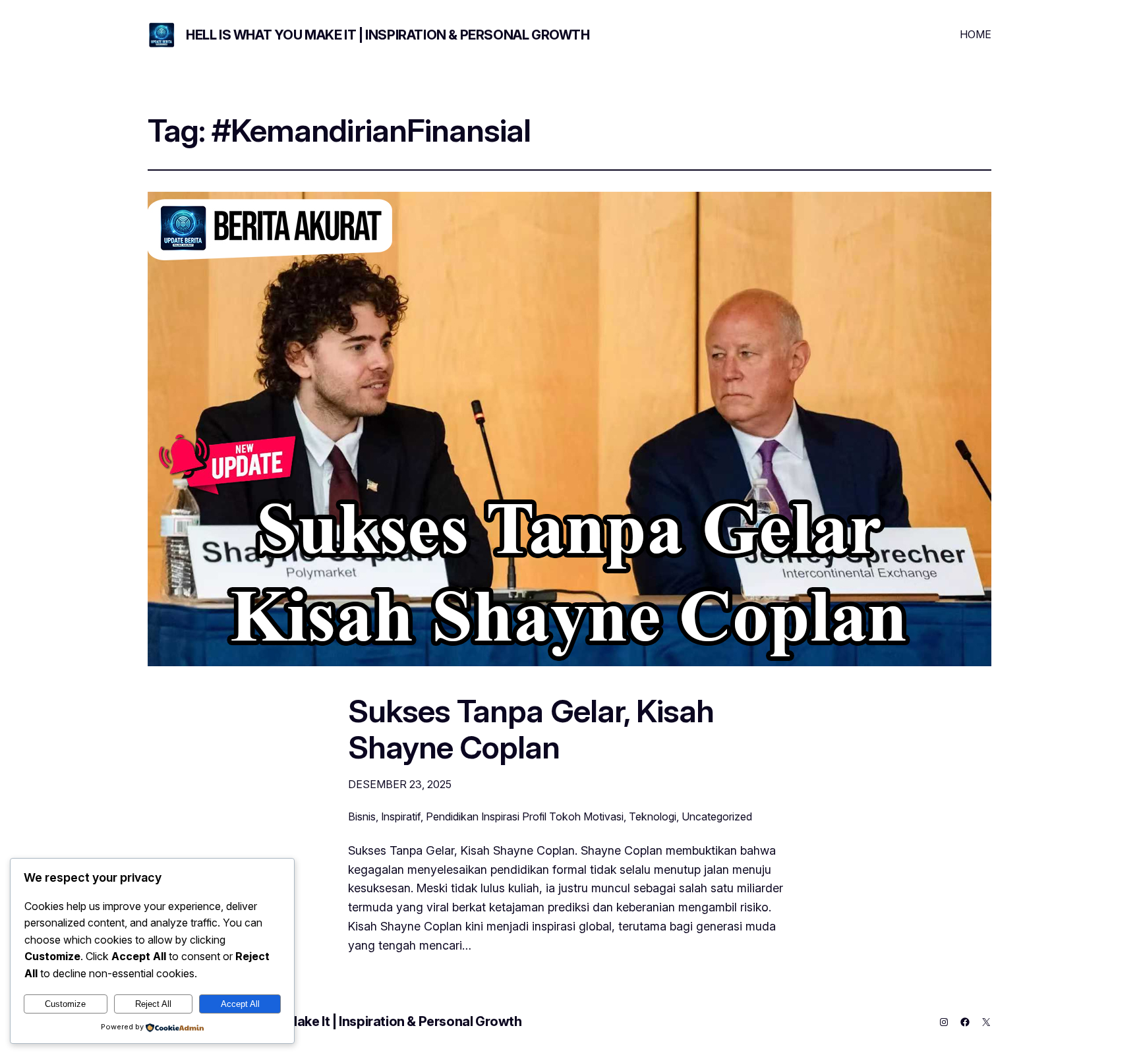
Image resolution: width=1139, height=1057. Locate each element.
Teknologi (652, 816)
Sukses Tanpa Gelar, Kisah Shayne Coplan (531, 729)
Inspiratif (401, 816)
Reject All (153, 1004)
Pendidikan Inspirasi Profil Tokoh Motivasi (525, 816)
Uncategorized (717, 816)
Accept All (240, 1004)
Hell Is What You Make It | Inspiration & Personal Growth (388, 35)
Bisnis (362, 816)
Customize (65, 1004)
